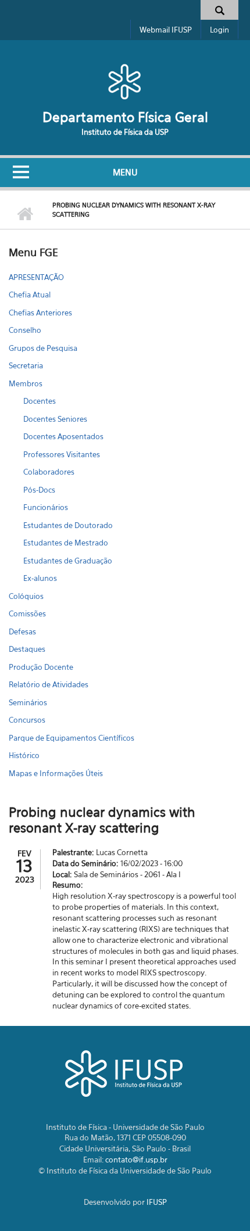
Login (219, 29)
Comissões (27, 613)
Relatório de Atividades (48, 684)
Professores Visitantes (61, 454)
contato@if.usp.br (136, 1159)
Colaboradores (48, 471)
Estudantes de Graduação (67, 560)
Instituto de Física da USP (125, 132)
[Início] (124, 81)
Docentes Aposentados (63, 436)
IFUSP (157, 1202)
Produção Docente (41, 667)
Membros (25, 383)
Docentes (39, 400)
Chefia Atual (30, 294)
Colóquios (26, 596)
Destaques (27, 649)
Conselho (25, 330)
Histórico (24, 755)
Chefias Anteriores (40, 312)
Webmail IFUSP (166, 29)
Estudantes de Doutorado (68, 525)
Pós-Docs (39, 489)
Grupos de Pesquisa (43, 348)
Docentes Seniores (55, 419)
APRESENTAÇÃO (36, 277)
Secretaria (26, 365)
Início (25, 214)
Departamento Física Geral (125, 117)
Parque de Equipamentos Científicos (71, 737)
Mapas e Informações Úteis (56, 773)
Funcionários (45, 507)
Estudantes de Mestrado (65, 542)
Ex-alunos (40, 578)
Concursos (27, 719)
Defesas (22, 631)
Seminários (28, 702)
